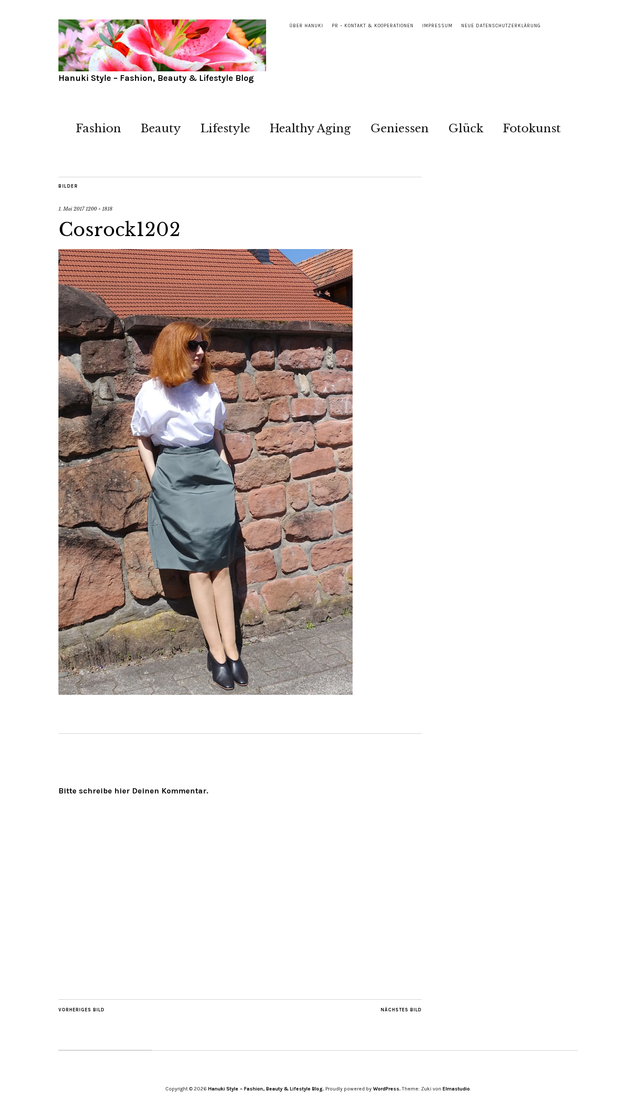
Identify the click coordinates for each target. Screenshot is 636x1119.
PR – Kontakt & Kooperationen (373, 26)
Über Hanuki (306, 26)
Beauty (161, 128)
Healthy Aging (310, 128)
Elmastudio (456, 1089)
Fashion (98, 128)
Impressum (437, 26)
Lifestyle (225, 128)
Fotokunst (532, 128)
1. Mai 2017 (71, 209)
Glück (465, 128)
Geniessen (399, 128)
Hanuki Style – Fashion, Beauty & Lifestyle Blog (156, 78)
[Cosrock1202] (205, 692)
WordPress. (387, 1089)
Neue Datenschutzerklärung (501, 26)
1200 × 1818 (99, 209)
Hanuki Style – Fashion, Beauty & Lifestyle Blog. (266, 1089)
